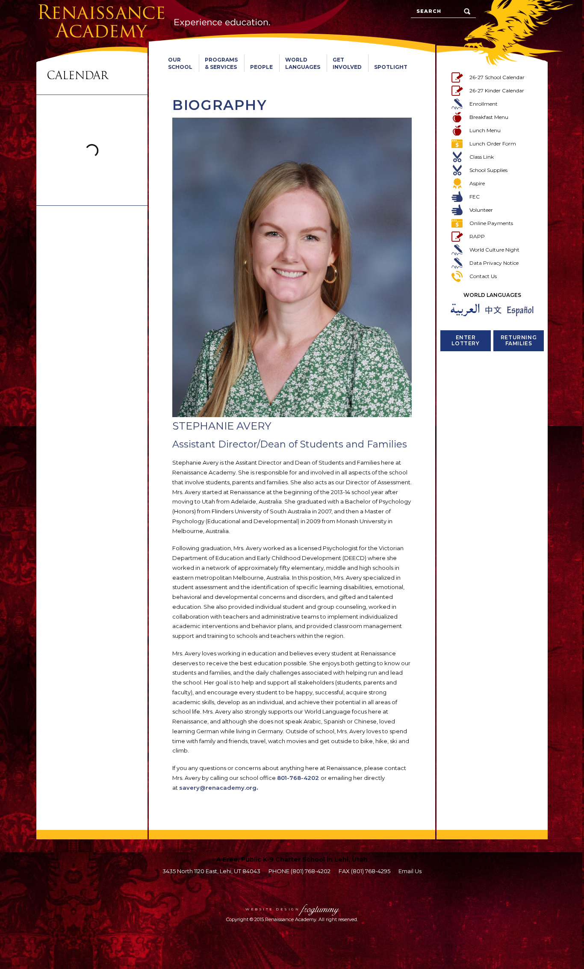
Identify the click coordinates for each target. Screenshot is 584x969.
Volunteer (481, 210)
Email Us (410, 871)
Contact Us (483, 276)
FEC (474, 196)
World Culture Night (494, 249)
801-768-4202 (298, 777)
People (261, 67)
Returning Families (519, 340)
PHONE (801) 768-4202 (299, 871)
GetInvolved (347, 63)
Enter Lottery (465, 340)
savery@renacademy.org (218, 787)
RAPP (477, 236)
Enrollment (483, 104)
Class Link (481, 157)
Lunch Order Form (492, 143)
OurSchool (180, 63)
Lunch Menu (485, 130)
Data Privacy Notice (494, 263)
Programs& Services (221, 63)
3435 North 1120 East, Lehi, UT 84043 (211, 871)
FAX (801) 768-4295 (364, 871)
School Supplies (488, 170)
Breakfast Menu (488, 117)
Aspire (477, 183)
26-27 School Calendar (497, 77)
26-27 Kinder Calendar (496, 90)
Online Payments (491, 223)
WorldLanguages (302, 63)
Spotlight (390, 67)
